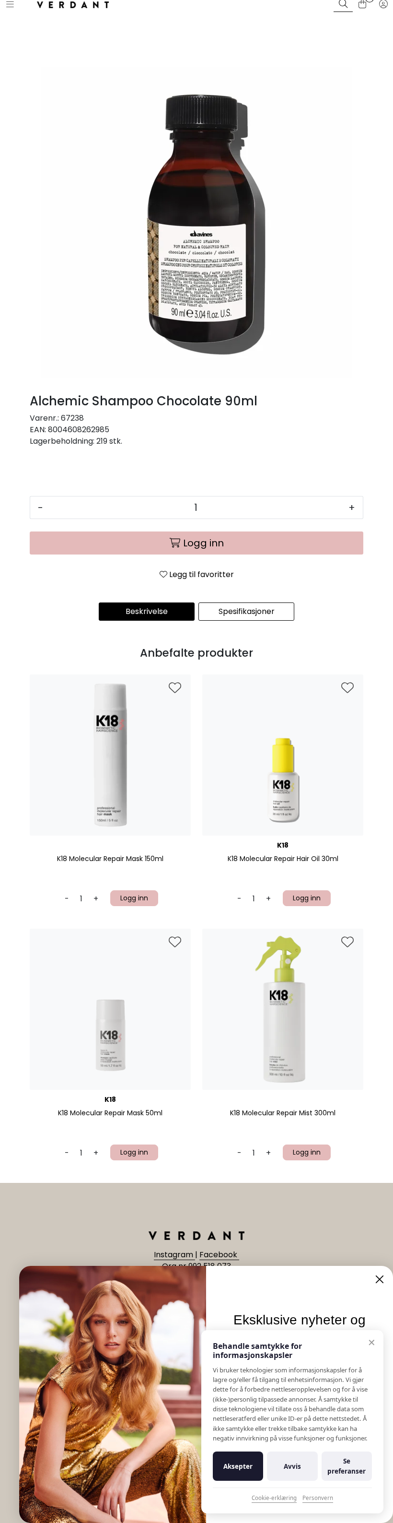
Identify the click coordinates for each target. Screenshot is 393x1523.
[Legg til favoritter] (175, 688)
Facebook (219, 1254)
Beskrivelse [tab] (147, 611)
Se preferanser (346, 1466)
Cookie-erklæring (274, 1497)
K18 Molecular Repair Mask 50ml (110, 1113)
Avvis (292, 1466)
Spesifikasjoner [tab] (247, 611)
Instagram (174, 1254)
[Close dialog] (379, 1279)
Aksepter (238, 1466)
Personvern (317, 1497)
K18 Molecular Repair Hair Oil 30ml (283, 859)
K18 (283, 845)
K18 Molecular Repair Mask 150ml (110, 859)
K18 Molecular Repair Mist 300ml (282, 1113)
